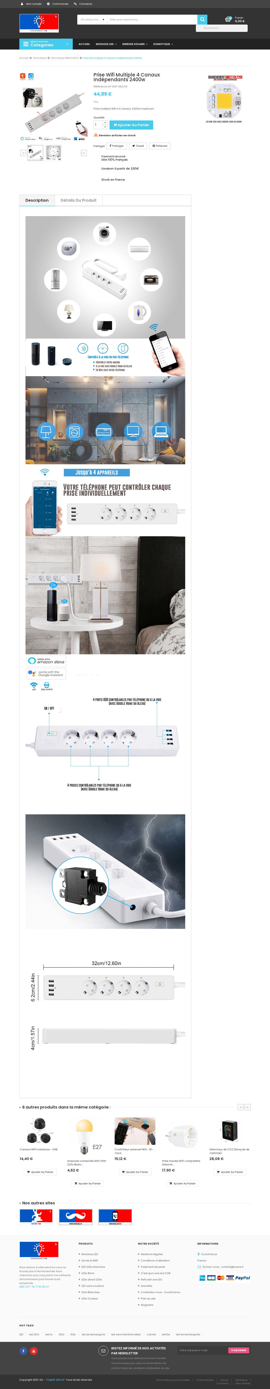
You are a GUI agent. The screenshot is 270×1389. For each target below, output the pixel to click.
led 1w (49, 1334)
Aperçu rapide (41, 1142)
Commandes (205, 1380)
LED (21, 1334)
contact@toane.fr (232, 1267)
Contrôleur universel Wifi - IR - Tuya (134, 1151)
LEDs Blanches (91, 1292)
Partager (118, 146)
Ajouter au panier (133, 124)
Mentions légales (152, 1254)
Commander (60, 4)
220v (61, 1334)
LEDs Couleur (90, 1298)
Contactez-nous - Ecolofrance (160, 1292)
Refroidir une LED (151, 1279)
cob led (151, 1334)
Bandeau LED (90, 1254)
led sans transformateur (126, 1334)
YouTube (34, 1351)
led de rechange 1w (93, 1334)
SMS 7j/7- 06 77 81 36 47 (34, 1287)
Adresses (241, 1380)
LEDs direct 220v (92, 1279)
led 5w (166, 1334)
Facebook (23, 1351)
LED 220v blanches (93, 1267)
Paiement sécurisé (153, 1267)
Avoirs (224, 1380)
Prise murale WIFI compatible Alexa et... (181, 1162)
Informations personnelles (173, 1380)
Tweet (140, 146)
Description (37, 200)
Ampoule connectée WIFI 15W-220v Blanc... (87, 1162)
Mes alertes (243, 1383)
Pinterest (161, 146)
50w (73, 1334)
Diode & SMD (90, 1260)
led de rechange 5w (188, 1334)
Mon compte (34, 4)
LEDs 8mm (88, 1273)
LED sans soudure (93, 1286)
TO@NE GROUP (55, 1380)
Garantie (146, 1286)
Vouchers (222, 1383)
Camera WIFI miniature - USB (38, 1149)
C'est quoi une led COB (155, 1273)
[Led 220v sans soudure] (224, 99)
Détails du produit (79, 200)
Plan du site (148, 1298)
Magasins (147, 1305)
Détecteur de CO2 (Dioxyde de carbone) (229, 1151)
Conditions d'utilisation (155, 1260)
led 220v (34, 1334)
